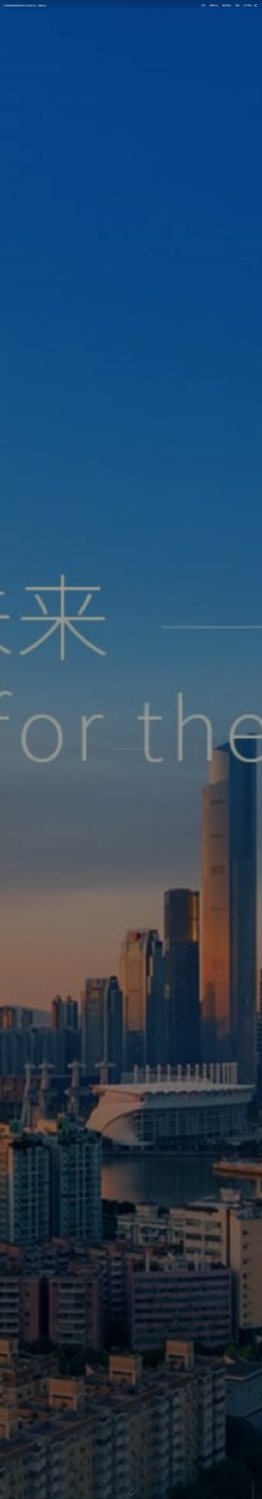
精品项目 (226, 5)
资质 (237, 5)
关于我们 (248, 5)
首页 (203, 5)
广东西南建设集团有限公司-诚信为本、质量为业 (24, 5)
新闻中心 (214, 5)
